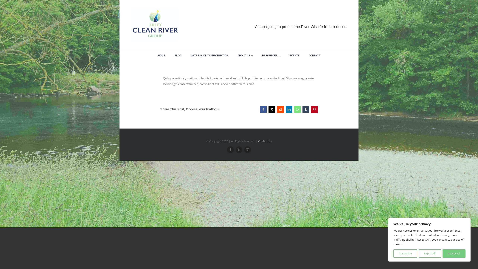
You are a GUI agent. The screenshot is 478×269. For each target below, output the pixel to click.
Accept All (454, 253)
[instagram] (247, 149)
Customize (405, 253)
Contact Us (265, 141)
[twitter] (239, 149)
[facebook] (230, 149)
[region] (429, 240)
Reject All (430, 253)
